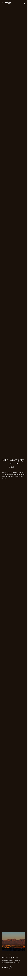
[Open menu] (2, 3)
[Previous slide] (20, 972)
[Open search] (24, 3)
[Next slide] (23, 972)
